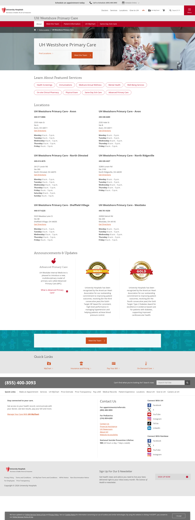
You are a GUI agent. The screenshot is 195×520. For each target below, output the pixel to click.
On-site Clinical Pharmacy (48, 92)
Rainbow (143, 10)
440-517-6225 (39, 210)
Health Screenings (44, 85)
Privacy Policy (54, 515)
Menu (189, 12)
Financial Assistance (108, 426)
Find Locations (45, 53)
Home (35, 30)
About (39, 24)
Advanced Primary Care (118, 92)
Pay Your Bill (112, 368)
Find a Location (44, 30)
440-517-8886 (39, 117)
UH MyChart (155, 10)
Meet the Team (52, 24)
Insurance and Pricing (80, 368)
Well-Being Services (135, 85)
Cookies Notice (70, 515)
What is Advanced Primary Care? (52, 291)
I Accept (178, 516)
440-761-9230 (104, 210)
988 (101, 443)
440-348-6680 (104, 117)
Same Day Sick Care (108, 24)
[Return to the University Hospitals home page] (16, 10)
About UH (104, 432)
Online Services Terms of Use (35, 515)
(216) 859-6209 (106, 418)
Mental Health (114, 85)
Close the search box (183, 10)
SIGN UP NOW (164, 477)
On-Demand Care (144, 368)
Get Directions (40, 130)
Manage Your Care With (23, 414)
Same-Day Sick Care (93, 92)
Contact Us (104, 424)
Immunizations (65, 85)
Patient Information (72, 24)
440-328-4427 (104, 161)
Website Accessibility (109, 434)
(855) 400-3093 (20, 383)
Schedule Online (131, 3)
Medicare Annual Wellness (90, 85)
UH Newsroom (106, 429)
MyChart (47, 368)
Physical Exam (72, 92)
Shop (163, 10)
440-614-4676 (39, 161)
